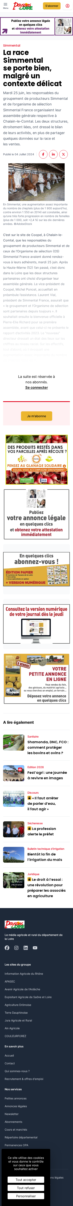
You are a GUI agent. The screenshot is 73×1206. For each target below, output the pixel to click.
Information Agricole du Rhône (24, 973)
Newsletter (11, 1114)
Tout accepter (26, 1180)
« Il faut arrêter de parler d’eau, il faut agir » (42, 803)
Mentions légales (52, 1177)
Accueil (9, 1055)
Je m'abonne (36, 416)
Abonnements (13, 1121)
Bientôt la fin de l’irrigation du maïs (44, 857)
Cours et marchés (16, 1129)
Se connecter (36, 387)
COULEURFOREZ (15, 1036)
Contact (10, 1063)
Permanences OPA (16, 1145)
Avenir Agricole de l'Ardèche (22, 989)
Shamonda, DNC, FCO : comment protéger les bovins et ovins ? (47, 747)
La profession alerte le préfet (41, 831)
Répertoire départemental (21, 1137)
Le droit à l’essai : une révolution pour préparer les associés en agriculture (46, 887)
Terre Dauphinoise (16, 1012)
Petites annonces (15, 1098)
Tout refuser (26, 1188)
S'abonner (51, 5)
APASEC (10, 981)
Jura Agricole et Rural (18, 1020)
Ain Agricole (12, 1028)
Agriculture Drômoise (18, 1004)
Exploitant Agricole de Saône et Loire (28, 997)
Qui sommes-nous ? (17, 1071)
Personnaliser (26, 1196)
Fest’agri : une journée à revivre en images (47, 775)
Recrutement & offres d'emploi (24, 1079)
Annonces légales (16, 1106)
